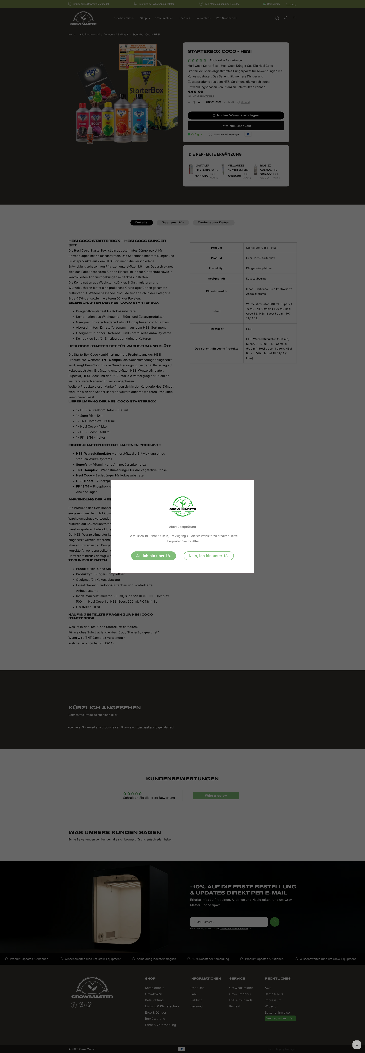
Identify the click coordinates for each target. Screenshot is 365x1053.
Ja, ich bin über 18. (153, 556)
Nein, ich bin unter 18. (209, 556)
